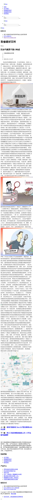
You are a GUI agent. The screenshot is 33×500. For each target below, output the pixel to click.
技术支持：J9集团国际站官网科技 (13, 496)
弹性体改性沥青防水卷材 (11, 469)
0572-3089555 (7, 36)
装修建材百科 (8, 12)
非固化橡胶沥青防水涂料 (11, 479)
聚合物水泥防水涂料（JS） (11, 476)
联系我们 (6, 13)
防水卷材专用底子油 (9, 471)
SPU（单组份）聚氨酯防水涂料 (13, 474)
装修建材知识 (8, 10)
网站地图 (13, 493)
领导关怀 (6, 472)
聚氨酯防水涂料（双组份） (11, 477)
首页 (5, 7)
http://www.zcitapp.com (10, 37)
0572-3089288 (15, 487)
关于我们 (6, 8)
